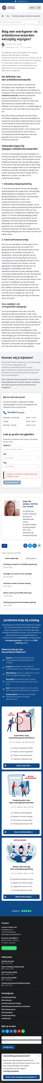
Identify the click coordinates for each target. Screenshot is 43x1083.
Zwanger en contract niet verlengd (17, 574)
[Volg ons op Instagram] (15, 1031)
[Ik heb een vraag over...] (23, 1031)
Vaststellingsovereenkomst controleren (15, 1006)
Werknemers (11, 673)
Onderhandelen (7, 1012)
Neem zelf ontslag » (23, 897)
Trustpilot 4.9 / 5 (22, 1)
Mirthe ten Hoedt (30, 505)
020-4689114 (12, 412)
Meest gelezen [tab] (31, 558)
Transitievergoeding (8, 997)
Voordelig (10, 679)
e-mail (18, 407)
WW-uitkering (6, 1000)
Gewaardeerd (11, 694)
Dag (4, 462)
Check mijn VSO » (23, 765)
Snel (7, 688)
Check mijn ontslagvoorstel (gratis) (20, 1077)
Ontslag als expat (7, 961)
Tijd (4, 454)
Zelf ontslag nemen (8, 1009)
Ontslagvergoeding (8, 1015)
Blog (7, 16)
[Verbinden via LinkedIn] (3, 1031)
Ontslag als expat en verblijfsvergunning (20, 564)
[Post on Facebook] (25, 546)
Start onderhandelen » (23, 832)
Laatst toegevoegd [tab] (11, 558)
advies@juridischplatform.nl (11, 934)
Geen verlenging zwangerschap (12, 967)
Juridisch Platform (8, 7)
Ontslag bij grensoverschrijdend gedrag (19, 602)
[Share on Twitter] (30, 546)
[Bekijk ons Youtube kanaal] (19, 1031)
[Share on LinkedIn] (34, 546)
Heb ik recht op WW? (9, 978)
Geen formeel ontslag (9, 972)
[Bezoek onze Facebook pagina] (11, 1031)
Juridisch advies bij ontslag (11, 1003)
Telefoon (6, 445)
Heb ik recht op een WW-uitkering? (17, 593)
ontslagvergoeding (13, 640)
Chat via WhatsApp (10, 948)
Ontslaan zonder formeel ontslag (17, 583)
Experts (9, 658)
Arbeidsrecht (6, 1018)
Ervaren (9, 666)
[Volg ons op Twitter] (7, 1031)
